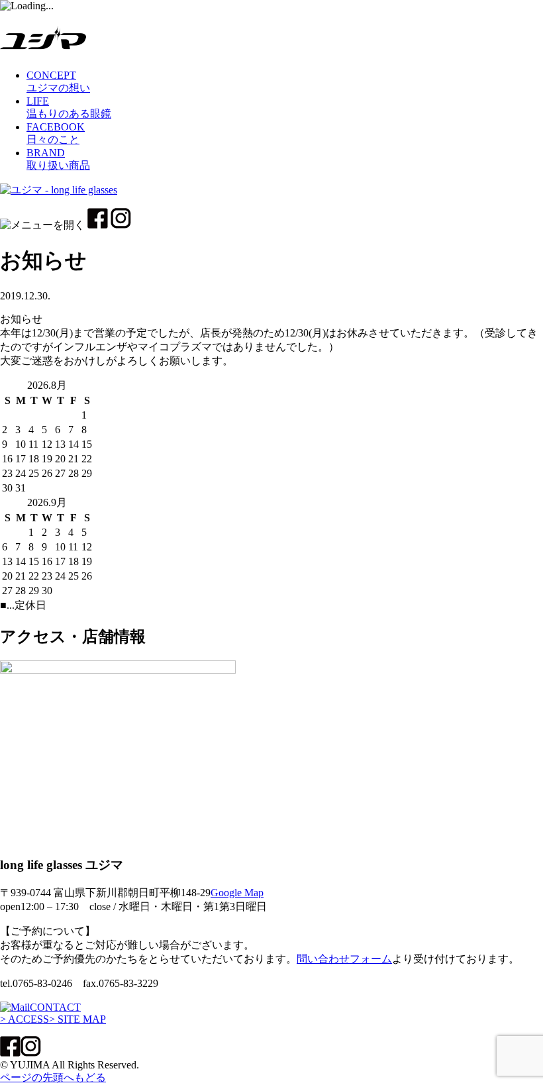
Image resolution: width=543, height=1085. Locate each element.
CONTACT (55, 1007)
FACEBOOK (55, 133)
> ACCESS (24, 1019)
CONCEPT (58, 81)
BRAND (58, 159)
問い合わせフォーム (344, 958)
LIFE (68, 107)
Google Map (237, 892)
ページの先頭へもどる (53, 1077)
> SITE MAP (77, 1019)
